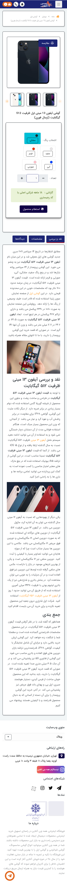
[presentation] (60, 101)
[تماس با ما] (10, 876)
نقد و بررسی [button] (55, 239)
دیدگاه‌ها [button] (20, 239)
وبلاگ (59, 737)
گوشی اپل (34, 293)
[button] (22, 4)
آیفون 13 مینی (38, 440)
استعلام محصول (32, 209)
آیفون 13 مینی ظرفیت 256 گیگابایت (38, 596)
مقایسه (46, 43)
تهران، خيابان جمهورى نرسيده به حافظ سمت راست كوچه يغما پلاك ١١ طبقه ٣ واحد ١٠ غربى (30, 758)
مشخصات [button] (36, 239)
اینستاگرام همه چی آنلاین (48, 769)
